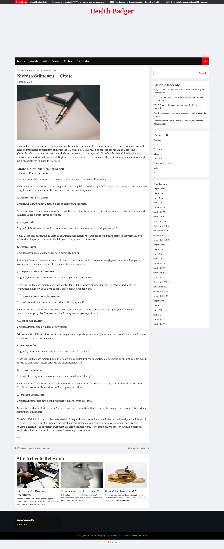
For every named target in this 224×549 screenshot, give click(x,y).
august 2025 (159, 245)
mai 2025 (157, 259)
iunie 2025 (158, 254)
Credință (68, 61)
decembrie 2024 (161, 282)
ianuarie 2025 (159, 277)
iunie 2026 (158, 198)
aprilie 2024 (159, 319)
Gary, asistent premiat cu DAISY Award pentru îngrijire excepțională (65, 2)
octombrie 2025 (161, 235)
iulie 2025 (158, 249)
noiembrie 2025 (160, 231)
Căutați (202, 73)
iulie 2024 (158, 305)
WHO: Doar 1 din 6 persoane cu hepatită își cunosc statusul (176, 2)
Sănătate (34, 61)
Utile (87, 61)
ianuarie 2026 (159, 221)
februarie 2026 (160, 217)
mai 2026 (157, 203)
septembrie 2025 (161, 240)
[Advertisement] (112, 35)
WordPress (142, 535)
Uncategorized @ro (162, 163)
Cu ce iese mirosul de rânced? (80, 491)
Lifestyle (21, 61)
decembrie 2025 (161, 226)
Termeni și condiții (25, 520)
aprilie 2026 (159, 207)
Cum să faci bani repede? (120, 491)
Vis (78, 61)
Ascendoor (121, 535)
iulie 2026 (158, 193)
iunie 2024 (158, 310)
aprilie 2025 (159, 263)
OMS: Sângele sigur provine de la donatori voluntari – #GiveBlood (122, 2)
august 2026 (159, 189)
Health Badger (112, 11)
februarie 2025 (160, 273)
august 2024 (159, 301)
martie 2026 (159, 212)
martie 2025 (159, 268)
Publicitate (22, 524)
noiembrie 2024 (161, 287)
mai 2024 (157, 315)
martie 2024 (159, 324)
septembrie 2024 (161, 296)
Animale (56, 61)
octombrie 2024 (161, 291)
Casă (45, 61)
